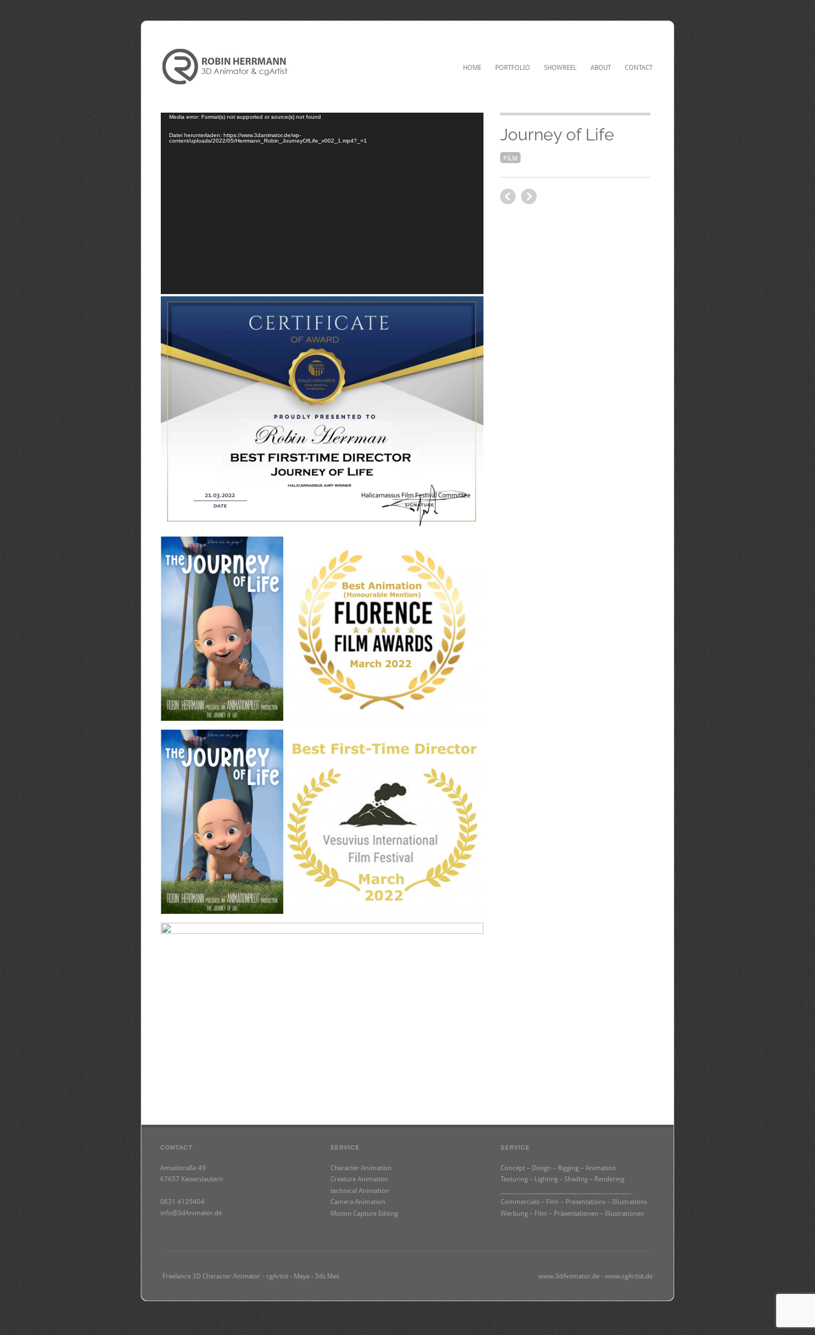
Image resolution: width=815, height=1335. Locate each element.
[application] (322, 203)
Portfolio (512, 68)
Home (472, 68)
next (508, 196)
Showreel (560, 68)
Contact (639, 68)
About (600, 68)
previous (529, 196)
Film (510, 157)
